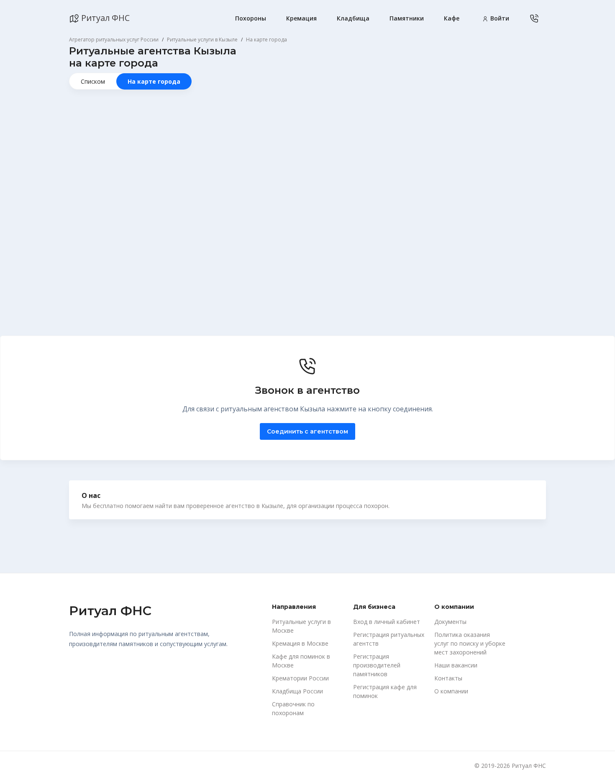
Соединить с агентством (307, 431)
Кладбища (353, 18)
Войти (499, 18)
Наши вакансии (455, 665)
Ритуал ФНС (104, 17)
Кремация (301, 18)
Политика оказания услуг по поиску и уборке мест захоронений (469, 643)
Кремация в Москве (300, 643)
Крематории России (300, 678)
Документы (450, 622)
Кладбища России (297, 691)
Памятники (407, 18)
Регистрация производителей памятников (376, 665)
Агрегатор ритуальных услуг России (114, 39)
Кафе (451, 18)
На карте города (154, 81)
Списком (93, 81)
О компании (451, 691)
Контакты (448, 678)
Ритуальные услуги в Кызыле (202, 39)
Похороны (250, 18)
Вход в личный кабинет (386, 622)
